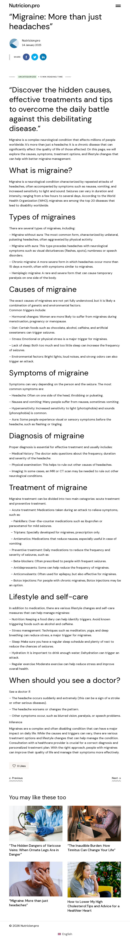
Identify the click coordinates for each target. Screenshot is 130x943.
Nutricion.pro (31, 40)
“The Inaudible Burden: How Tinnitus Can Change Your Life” (91, 847)
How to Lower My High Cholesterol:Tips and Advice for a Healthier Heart (94, 906)
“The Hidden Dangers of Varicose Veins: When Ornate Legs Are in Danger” (35, 850)
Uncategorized (27, 77)
